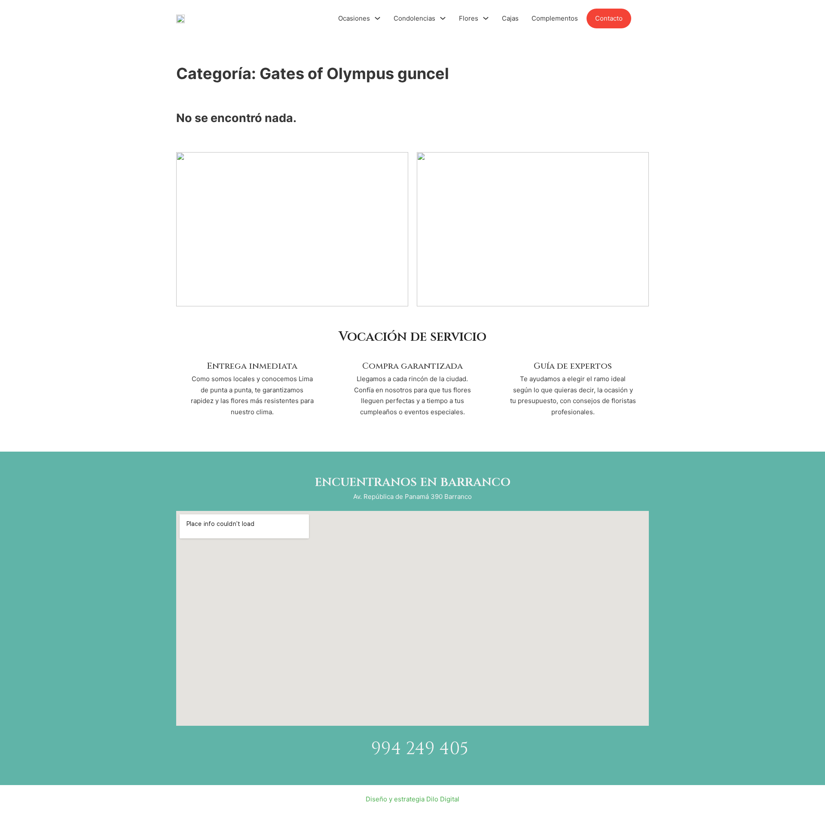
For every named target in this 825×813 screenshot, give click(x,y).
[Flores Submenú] (486, 18)
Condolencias (414, 18)
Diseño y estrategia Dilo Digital (412, 799)
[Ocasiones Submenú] (377, 18)
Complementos (555, 18)
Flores (468, 18)
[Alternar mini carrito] (644, 18)
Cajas (510, 18)
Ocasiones (354, 18)
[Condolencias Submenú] (443, 18)
